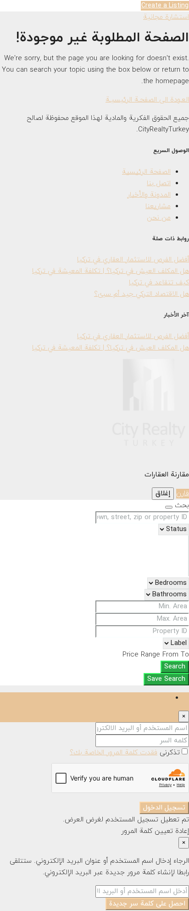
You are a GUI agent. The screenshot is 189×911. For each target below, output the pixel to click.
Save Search (166, 679)
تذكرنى (168, 753)
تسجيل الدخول (164, 808)
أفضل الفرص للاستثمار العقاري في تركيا (133, 260)
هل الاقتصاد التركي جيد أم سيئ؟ (141, 294)
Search (174, 667)
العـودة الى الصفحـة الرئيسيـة (147, 100)
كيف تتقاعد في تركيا (159, 283)
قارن (182, 493)
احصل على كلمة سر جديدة (147, 904)
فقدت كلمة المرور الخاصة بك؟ (113, 753)
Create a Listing (165, 5)
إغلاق (163, 493)
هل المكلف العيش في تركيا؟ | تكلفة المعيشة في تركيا (110, 271)
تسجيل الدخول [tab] (149, 698)
